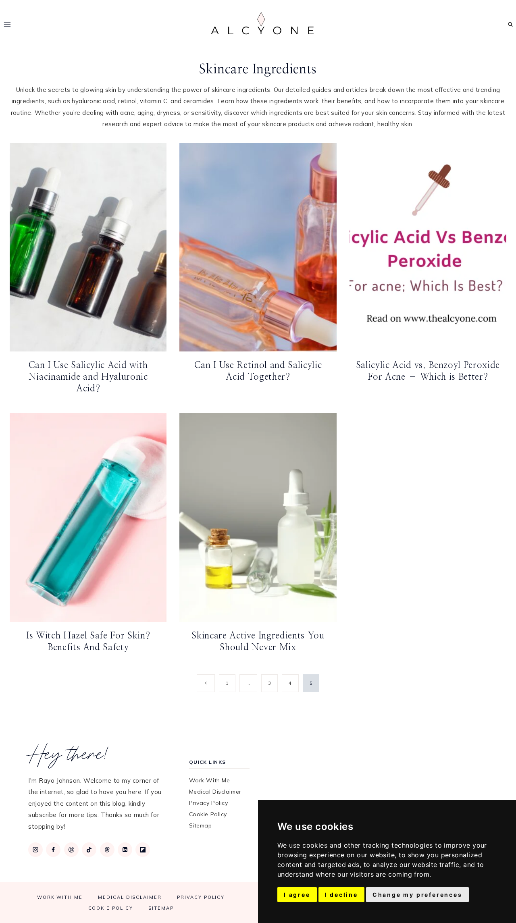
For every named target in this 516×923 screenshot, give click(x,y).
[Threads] (107, 849)
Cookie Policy (208, 814)
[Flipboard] (142, 849)
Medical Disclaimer (215, 791)
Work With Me (209, 780)
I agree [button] (297, 894)
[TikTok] (89, 849)
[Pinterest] (71, 849)
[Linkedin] (125, 849)
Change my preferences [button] (417, 894)
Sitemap (200, 825)
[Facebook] (53, 849)
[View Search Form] (510, 24)
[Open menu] (7, 24)
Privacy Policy (208, 803)
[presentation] (88, 247)
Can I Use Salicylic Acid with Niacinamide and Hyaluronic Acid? (88, 377)
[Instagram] (35, 849)
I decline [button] (341, 894)
